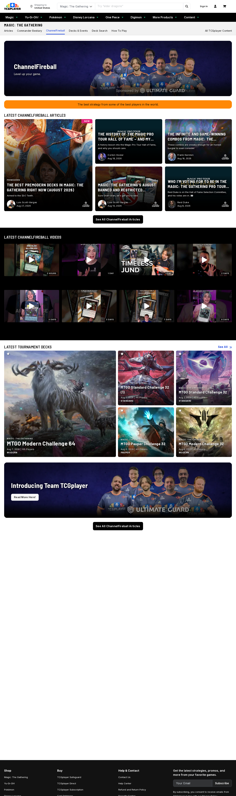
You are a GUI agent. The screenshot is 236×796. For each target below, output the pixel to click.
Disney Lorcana (84, 17)
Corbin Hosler (116, 155)
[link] (12, 6)
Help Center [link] (124, 783)
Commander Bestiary (29, 30)
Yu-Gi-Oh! (31, 17)
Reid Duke (183, 202)
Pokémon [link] (9, 789)
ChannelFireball (55, 30)
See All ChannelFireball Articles (118, 219)
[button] (186, 6)
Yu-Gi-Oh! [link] (9, 783)
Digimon (136, 17)
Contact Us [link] (124, 777)
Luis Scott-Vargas (27, 202)
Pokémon (55, 17)
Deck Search (99, 30)
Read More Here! (25, 497)
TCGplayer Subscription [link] (70, 789)
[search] (139, 6)
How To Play (119, 30)
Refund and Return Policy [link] (132, 789)
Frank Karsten (185, 155)
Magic (10, 17)
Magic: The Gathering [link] (16, 777)
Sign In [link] (204, 6)
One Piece (113, 17)
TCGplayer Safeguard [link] (69, 777)
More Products (163, 17)
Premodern (13, 180)
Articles (8, 30)
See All (223, 347)
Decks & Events (78, 30)
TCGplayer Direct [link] (66, 783)
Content (189, 17)
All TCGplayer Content (218, 30)
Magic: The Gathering (23, 25)
